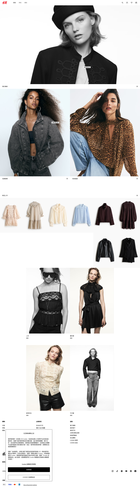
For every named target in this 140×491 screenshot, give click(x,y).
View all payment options (30, 485)
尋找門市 (72, 430)
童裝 (25, 3)
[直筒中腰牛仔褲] (35, 250)
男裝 (20, 3)
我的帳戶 (72, 428)
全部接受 (29, 469)
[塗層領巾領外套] (105, 250)
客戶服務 (72, 425)
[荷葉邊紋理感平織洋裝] (35, 215)
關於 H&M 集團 (40, 428)
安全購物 (72, 438)
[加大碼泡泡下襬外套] (105, 215)
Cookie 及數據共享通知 (29, 464)
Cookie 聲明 (74, 440)
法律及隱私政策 (74, 433)
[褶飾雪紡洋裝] (58, 250)
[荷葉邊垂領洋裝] (128, 250)
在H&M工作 (39, 425)
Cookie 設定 (74, 443)
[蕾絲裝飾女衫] (81, 215)
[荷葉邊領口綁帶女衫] (58, 215)
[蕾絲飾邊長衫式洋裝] (128, 215)
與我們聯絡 (73, 435)
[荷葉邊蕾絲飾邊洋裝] (11, 215)
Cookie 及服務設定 (29, 477)
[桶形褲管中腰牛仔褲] (81, 250)
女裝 (14, 3)
